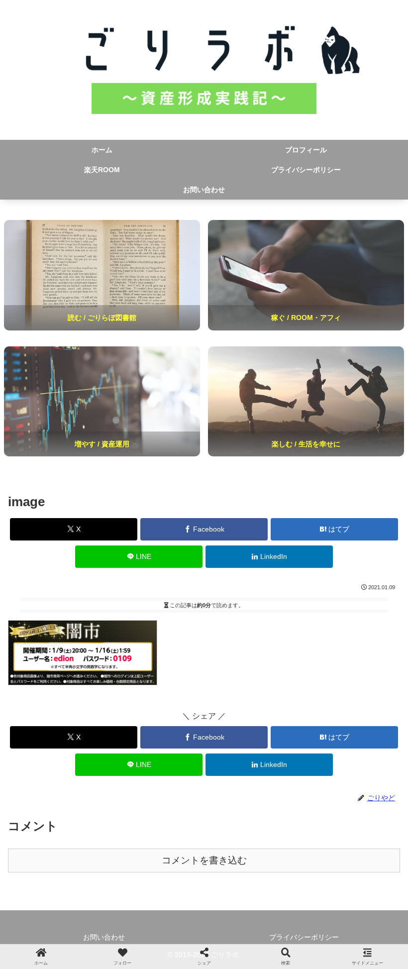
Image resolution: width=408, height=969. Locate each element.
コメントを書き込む (204, 860)
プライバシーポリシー (304, 937)
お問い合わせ (104, 937)
